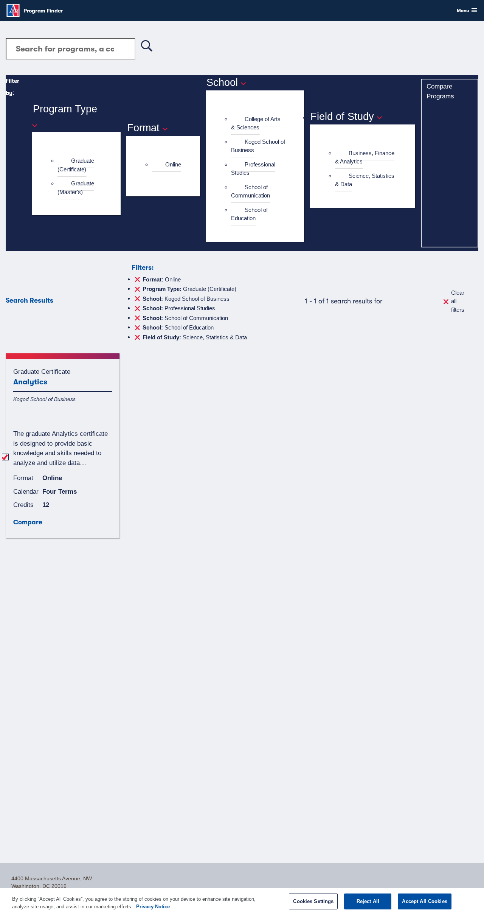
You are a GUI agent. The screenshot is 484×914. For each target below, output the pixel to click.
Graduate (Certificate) (75, 165)
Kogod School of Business (258, 146)
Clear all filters (457, 301)
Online (173, 164)
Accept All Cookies (424, 901)
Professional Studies (253, 168)
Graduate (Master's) (75, 187)
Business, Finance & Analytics (364, 157)
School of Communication (250, 191)
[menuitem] (79, 165)
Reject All (368, 901)
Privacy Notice (153, 906)
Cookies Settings (313, 901)
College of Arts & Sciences (256, 123)
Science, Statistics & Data (364, 180)
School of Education (249, 214)
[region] (242, 901)
